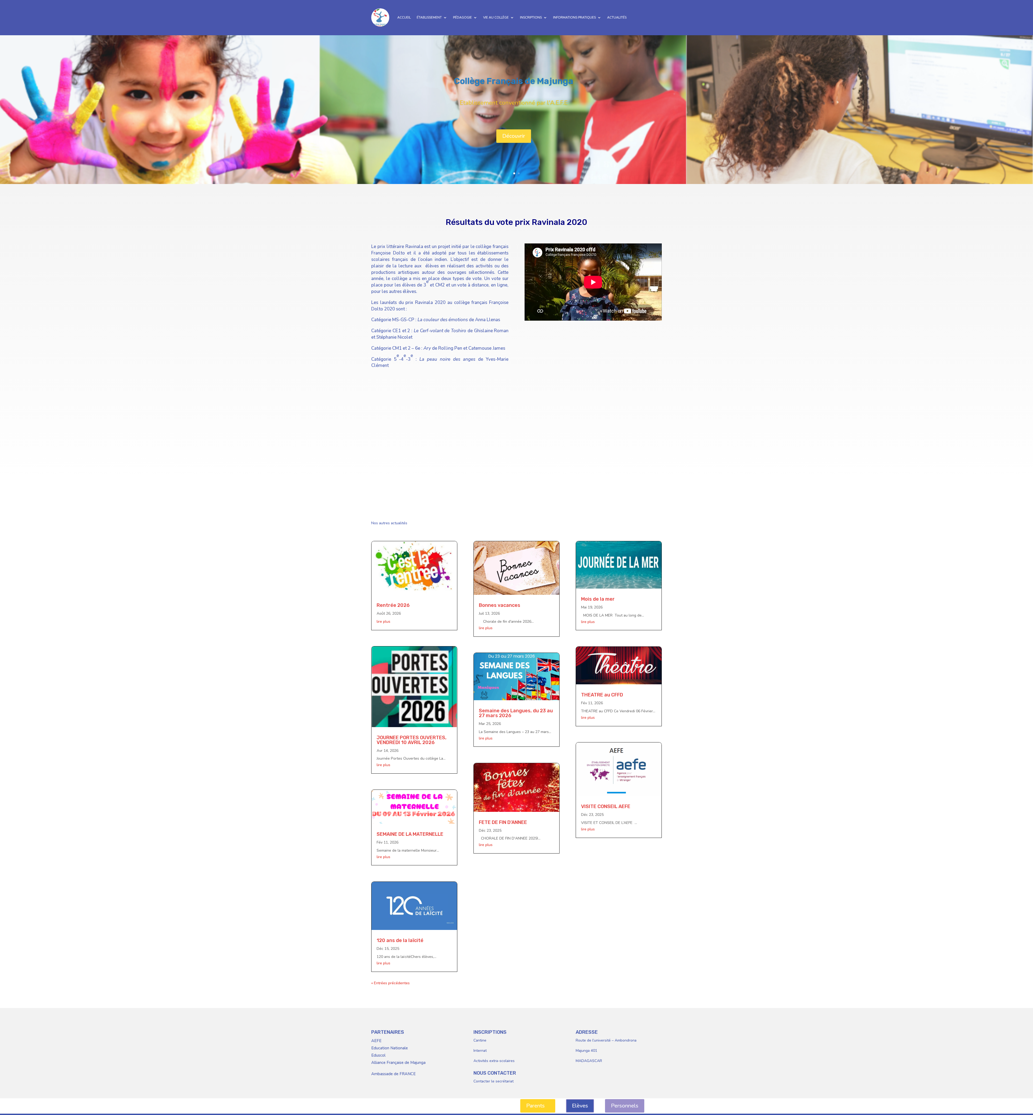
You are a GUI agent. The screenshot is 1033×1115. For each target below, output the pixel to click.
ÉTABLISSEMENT (429, 17)
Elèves (580, 1105)
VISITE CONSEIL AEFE (605, 806)
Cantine (479, 1040)
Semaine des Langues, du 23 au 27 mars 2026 (516, 713)
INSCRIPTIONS (531, 17)
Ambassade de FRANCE (393, 1074)
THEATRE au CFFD (602, 695)
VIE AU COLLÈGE (496, 17)
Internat (480, 1050)
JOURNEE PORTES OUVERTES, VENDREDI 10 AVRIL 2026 (412, 740)
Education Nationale (389, 1048)
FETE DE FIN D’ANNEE (503, 822)
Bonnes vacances (499, 605)
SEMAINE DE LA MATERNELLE (410, 834)
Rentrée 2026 (393, 605)
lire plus (383, 621)
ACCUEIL (404, 17)
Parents (535, 1105)
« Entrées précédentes (390, 983)
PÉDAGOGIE (462, 17)
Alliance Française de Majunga (398, 1062)
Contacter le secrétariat (493, 1081)
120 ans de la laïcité (400, 940)
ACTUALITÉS (617, 17)
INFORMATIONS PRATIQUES (574, 17)
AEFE (376, 1040)
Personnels (624, 1105)
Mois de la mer (598, 599)
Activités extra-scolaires (494, 1060)
